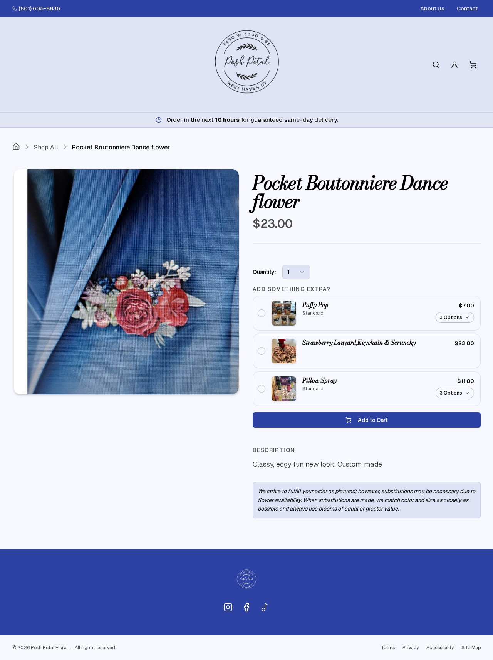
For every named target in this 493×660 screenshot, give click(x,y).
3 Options (451, 317)
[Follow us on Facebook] (246, 607)
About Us (432, 8)
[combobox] (296, 272)
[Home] (16, 147)
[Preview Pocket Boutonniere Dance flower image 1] (126, 281)
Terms (388, 648)
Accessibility (440, 648)
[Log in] (454, 64)
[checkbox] (367, 313)
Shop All (46, 147)
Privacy (410, 648)
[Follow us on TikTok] (265, 607)
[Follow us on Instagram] (228, 607)
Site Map (471, 648)
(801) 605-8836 (39, 8)
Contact (467, 8)
